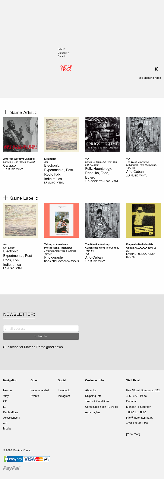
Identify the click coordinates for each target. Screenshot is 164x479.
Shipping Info (93, 396)
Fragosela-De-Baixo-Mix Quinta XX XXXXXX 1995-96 (141, 246)
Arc (46, 161)
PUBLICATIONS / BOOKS (65, 261)
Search (155, 21)
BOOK (47, 261)
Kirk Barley (50, 158)
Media (7, 428)
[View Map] (133, 434)
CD (5, 401)
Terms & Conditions (97, 401)
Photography (54, 257)
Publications (10, 412)
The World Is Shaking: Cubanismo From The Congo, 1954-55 (141, 165)
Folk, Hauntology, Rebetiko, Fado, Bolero (98, 173)
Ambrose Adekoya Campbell (19, 158)
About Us (91, 390)
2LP (5, 169)
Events (35, 396)
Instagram (64, 396)
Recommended (40, 390)
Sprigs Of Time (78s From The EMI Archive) (101, 163)
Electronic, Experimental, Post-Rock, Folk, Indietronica (59, 172)
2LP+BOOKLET (93, 181)
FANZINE (131, 253)
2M (127, 250)
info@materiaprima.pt (139, 417)
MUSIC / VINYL (16, 169)
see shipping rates (150, 78)
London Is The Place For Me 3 (19, 161)
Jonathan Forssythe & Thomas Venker (60, 252)
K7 (5, 407)
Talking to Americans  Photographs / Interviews (58, 246)
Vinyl (6, 396)
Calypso (9, 165)
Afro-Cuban (135, 171)
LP (45, 182)
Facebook (64, 390)
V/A (87, 158)
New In (7, 390)
